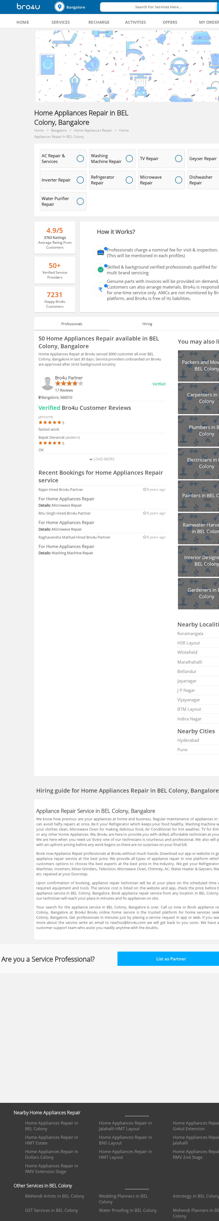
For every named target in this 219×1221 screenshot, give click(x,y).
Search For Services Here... (158, 6)
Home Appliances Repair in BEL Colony (51, 1125)
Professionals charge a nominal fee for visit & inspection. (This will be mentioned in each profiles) (162, 252)
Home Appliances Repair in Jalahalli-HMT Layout (125, 1125)
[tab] (22, 22)
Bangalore (75, 7)
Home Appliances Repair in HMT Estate (51, 1140)
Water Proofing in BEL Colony (128, 1210)
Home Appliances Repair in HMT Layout (125, 1154)
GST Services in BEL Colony (51, 1210)
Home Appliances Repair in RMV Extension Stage (51, 1168)
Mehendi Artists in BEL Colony (54, 1196)
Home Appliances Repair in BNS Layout (125, 1140)
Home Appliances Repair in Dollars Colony (51, 1154)
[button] (76, 7)
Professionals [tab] (71, 323)
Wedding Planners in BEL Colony (123, 1198)
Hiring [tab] (147, 323)
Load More (103, 459)
